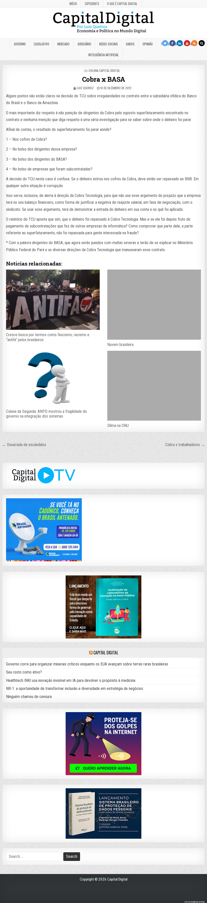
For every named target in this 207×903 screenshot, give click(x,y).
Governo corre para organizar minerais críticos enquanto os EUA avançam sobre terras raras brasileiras (87, 664)
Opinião (148, 43)
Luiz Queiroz (85, 88)
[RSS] (194, 43)
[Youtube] (187, 43)
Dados (130, 43)
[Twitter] (165, 43)
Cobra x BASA (103, 79)
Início (73, 3)
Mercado (63, 43)
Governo (20, 43)
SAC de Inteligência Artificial (194, 902)
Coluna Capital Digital (104, 70)
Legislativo (41, 43)
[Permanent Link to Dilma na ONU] (154, 386)
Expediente (92, 3)
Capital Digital (105, 653)
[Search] (202, 43)
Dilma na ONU (118, 425)
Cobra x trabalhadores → (185, 444)
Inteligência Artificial (103, 54)
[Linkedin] (180, 43)
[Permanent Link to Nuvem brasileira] (154, 305)
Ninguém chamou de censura (29, 696)
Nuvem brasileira (120, 344)
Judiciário (84, 43)
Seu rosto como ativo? (24, 672)
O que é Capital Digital (122, 3)
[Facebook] (172, 43)
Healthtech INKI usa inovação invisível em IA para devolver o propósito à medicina (70, 680)
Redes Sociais (108, 43)
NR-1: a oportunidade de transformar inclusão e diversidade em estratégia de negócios (74, 688)
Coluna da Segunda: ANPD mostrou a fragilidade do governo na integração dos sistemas (46, 414)
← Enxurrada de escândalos (24, 444)
